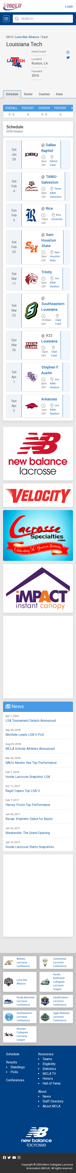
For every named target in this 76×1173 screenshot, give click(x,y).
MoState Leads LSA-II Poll (24, 735)
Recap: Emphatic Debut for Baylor (29, 819)
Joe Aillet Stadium (54, 282)
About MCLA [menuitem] (51, 1106)
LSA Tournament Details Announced (30, 721)
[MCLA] (13, 6)
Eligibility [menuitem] (49, 1064)
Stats (59, 94)
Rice (49, 208)
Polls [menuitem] (14, 1072)
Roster (28, 94)
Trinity (46, 272)
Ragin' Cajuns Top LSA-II (22, 791)
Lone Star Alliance (27, 37)
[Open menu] (6, 18)
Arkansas (49, 399)
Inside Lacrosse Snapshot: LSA (27, 777)
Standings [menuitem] (18, 1067)
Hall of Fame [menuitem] (52, 1083)
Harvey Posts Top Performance (27, 805)
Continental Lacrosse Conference (59, 962)
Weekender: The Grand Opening (27, 833)
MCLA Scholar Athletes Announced (30, 749)
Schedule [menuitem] (12, 1054)
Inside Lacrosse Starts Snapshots (29, 847)
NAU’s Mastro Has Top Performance (31, 763)
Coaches (44, 94)
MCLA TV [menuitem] (49, 1074)
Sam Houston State (48, 240)
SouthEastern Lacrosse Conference (60, 1001)
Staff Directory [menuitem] (53, 1101)
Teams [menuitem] (47, 1059)
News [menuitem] (47, 1096)
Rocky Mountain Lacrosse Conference (26, 1001)
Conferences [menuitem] (15, 1080)
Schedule (12, 94)
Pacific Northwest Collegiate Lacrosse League (59, 982)
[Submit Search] (17, 19)
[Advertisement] (38, 657)
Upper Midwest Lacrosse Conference (61, 1017)
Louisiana (49, 341)
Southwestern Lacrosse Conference (24, 1017)
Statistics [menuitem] (49, 1069)
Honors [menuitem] (48, 1078)
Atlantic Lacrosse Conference (23, 962)
